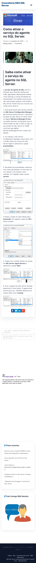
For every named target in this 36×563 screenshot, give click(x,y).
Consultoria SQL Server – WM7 (25, 555)
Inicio (15, 561)
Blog (14, 555)
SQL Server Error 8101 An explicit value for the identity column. (17, 337)
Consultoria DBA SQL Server (13, 4)
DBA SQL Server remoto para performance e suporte (20, 559)
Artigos (10, 555)
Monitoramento (22, 561)
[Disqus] (18, 359)
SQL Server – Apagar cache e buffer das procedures (16, 331)
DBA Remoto (20, 557)
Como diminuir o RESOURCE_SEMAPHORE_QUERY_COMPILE (17, 467)
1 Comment (18, 43)
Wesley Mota (7, 43)
